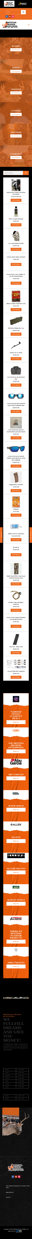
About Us (16, 1206)
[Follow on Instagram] (13, 16)
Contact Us (16, 1212)
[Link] (10, 25)
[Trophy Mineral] (23, 4)
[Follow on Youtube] (10, 16)
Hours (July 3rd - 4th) (12, 1092)
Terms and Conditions (16, 1215)
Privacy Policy (16, 1218)
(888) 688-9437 (11, 1061)
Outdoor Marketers (21, 1235)
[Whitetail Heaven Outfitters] (9, 4)
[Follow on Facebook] (7, 16)
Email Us (8, 1197)
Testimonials (16, 1209)
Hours (8, 1066)
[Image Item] (4, 998)
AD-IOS (19, 1231)
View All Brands (16, 982)
